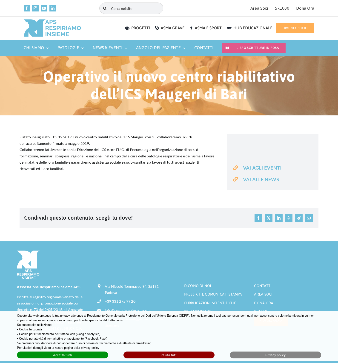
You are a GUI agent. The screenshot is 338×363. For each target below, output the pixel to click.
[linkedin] (52, 8)
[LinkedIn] (279, 218)
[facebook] (27, 8)
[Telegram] (299, 218)
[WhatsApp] (288, 218)
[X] (269, 218)
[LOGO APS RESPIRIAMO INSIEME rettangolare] (52, 21)
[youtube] (44, 8)
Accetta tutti (62, 355)
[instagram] (35, 8)
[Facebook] (258, 218)
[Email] (309, 218)
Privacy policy (275, 355)
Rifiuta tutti (169, 355)
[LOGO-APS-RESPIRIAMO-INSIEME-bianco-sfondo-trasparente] (28, 252)
